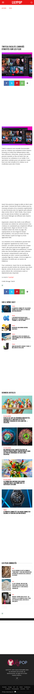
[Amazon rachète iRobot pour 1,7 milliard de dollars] (6, 346)
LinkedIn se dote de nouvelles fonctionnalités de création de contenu (21, 337)
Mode (21, 687)
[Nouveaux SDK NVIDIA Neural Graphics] (6, 327)
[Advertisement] (17, 27)
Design (10, 687)
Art (17, 687)
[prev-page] (3, 607)
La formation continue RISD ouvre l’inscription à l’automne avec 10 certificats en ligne (14, 483)
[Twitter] (11, 83)
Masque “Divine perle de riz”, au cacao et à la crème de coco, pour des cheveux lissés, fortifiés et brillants (21, 599)
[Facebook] (6, 83)
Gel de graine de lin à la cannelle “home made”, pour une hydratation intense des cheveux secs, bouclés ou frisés (21, 573)
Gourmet (22, 689)
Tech (10, 8)
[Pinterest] (17, 83)
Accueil (4, 8)
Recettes (4, 687)
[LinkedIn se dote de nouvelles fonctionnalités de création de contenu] (6, 336)
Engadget (11, 277)
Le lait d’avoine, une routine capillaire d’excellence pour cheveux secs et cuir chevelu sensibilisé (20, 586)
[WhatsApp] (22, 83)
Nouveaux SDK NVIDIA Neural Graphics (20, 328)
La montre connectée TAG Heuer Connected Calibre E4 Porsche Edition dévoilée (21, 309)
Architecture (27, 687)
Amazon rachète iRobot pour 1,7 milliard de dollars (21, 347)
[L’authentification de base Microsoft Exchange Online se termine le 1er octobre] (6, 318)
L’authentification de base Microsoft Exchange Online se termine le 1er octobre (21, 319)
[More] (27, 83)
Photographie (15, 689)
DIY (13, 568)
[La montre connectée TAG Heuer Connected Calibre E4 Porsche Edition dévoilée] (6, 308)
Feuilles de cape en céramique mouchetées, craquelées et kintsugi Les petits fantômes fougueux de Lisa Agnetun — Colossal (16, 420)
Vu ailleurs (7, 416)
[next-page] (6, 607)
